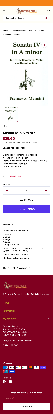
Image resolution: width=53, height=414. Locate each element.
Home (5, 31)
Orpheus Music (20, 294)
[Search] (46, 18)
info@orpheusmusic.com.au (17, 340)
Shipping (16, 142)
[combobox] (26, 18)
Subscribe (26, 406)
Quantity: (7, 184)
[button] (4, 11)
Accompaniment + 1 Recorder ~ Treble (29, 31)
